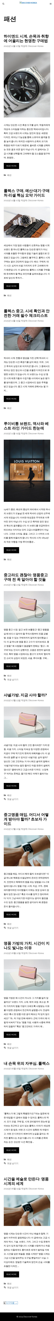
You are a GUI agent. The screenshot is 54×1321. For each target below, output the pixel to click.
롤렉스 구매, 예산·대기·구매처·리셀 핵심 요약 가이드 (27, 192)
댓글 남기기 (12, 679)
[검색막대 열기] (3, 4)
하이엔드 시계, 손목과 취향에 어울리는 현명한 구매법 (26, 38)
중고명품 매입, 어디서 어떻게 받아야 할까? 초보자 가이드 (26, 819)
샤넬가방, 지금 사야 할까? (25, 695)
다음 (13, 1303)
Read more (11, 166)
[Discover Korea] (28, 4)
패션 (9, 175)
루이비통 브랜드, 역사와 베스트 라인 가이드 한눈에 (26, 425)
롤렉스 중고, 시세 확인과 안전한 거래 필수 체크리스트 (27, 313)
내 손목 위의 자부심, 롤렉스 (27, 1063)
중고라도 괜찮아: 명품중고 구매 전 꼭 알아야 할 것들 (26, 577)
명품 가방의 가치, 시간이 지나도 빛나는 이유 (27, 945)
